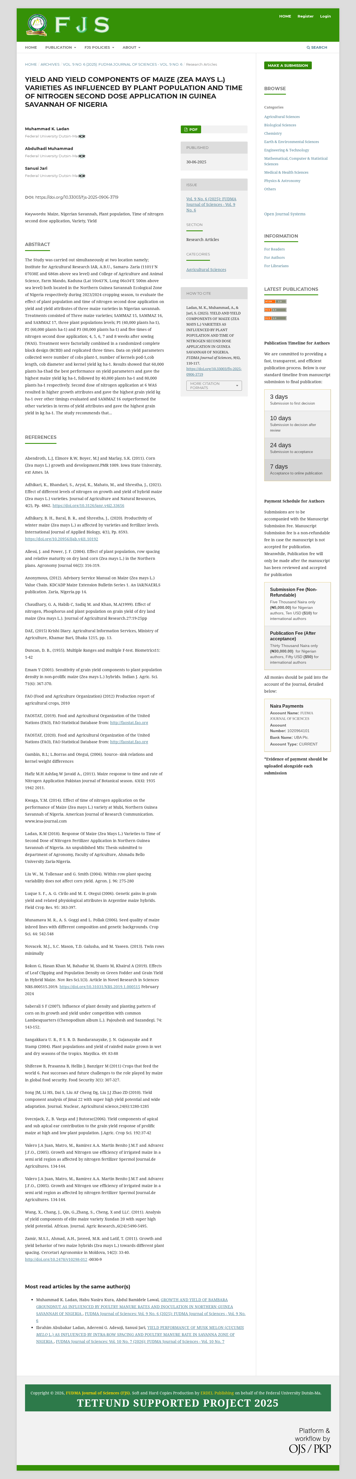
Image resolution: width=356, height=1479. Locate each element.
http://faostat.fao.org (129, 722)
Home (31, 64)
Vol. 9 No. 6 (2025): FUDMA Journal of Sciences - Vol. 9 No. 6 (122, 64)
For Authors (274, 257)
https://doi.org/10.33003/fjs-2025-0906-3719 (76, 197)
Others (270, 188)
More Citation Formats (205, 385)
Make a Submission (288, 65)
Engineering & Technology (286, 149)
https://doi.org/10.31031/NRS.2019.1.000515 (100, 986)
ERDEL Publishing (217, 1393)
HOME (31, 47)
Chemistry (273, 133)
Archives (50, 64)
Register (306, 16)
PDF (192, 129)
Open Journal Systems (284, 213)
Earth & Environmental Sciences (291, 141)
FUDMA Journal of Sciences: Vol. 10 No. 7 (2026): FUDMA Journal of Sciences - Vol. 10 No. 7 (140, 1341)
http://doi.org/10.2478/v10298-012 (56, 1259)
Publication (59, 47)
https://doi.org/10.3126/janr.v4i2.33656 (88, 505)
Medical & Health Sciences (286, 172)
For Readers (274, 249)
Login (325, 16)
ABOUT (130, 47)
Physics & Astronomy (282, 180)
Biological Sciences (280, 124)
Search (318, 47)
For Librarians (276, 265)
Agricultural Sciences (206, 269)
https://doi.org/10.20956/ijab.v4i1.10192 (61, 539)
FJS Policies (98, 47)
